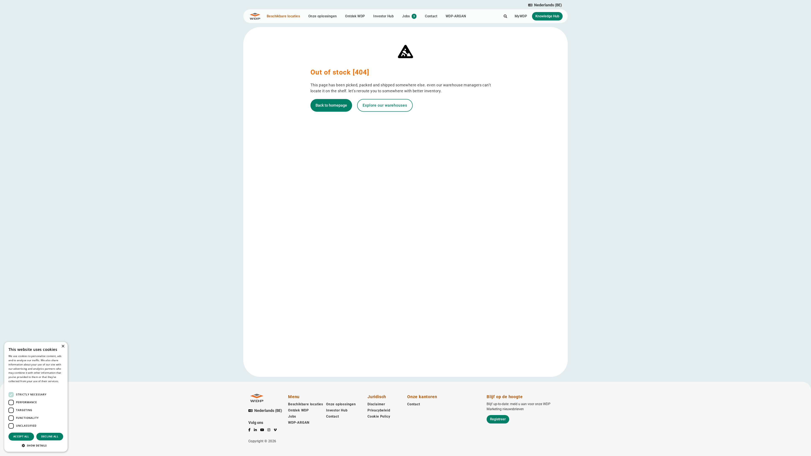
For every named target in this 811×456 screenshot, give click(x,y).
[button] (545, 5)
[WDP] (255, 16)
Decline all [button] (49, 436)
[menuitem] (251, 430)
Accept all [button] (21, 436)
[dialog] (36, 397)
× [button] (62, 346)
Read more (15, 385)
